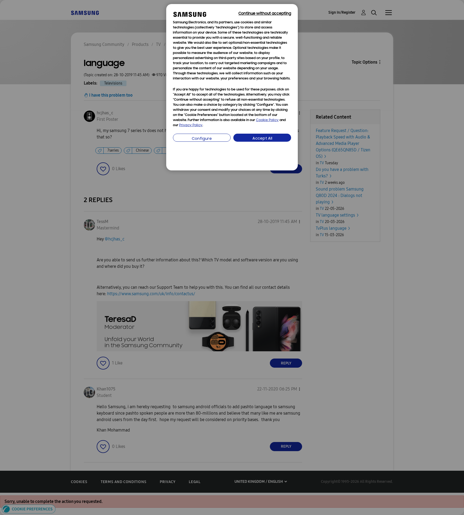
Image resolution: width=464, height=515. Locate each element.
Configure (202, 139)
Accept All (262, 139)
